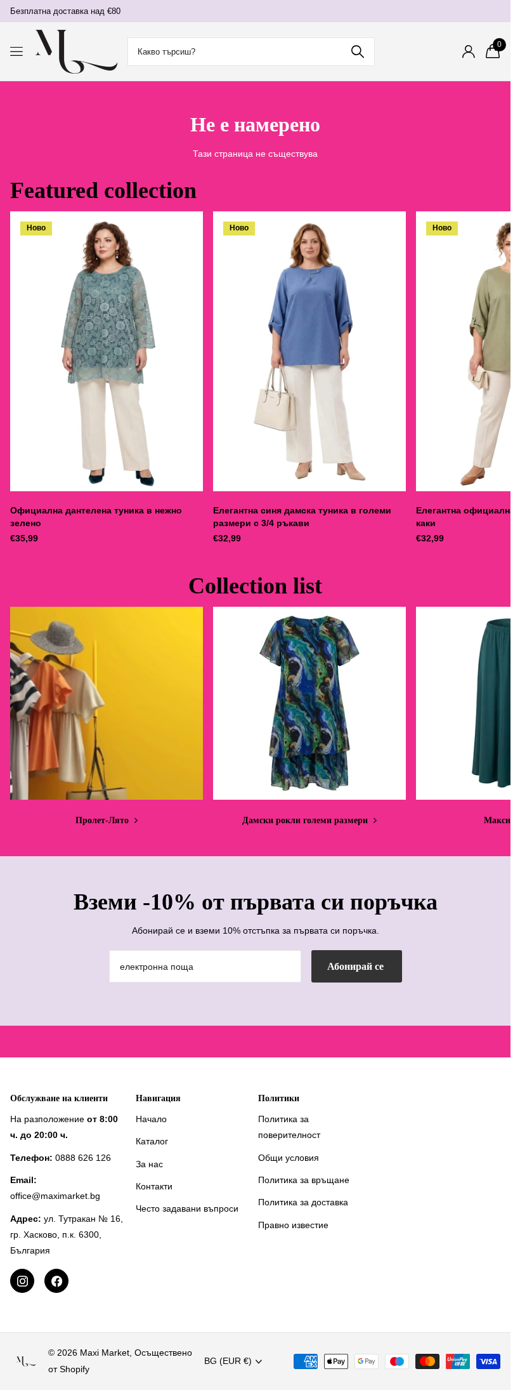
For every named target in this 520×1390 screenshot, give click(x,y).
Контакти (154, 1186)
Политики (278, 1098)
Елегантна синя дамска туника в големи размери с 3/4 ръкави (302, 517)
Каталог (152, 1141)
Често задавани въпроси (187, 1208)
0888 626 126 (83, 1158)
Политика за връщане (303, 1180)
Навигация (158, 1098)
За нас (149, 1164)
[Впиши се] (468, 51)
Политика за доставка (303, 1202)
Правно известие (293, 1225)
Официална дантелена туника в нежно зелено (96, 517)
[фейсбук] (56, 1281)
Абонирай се (356, 966)
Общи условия (288, 1158)
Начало (151, 1119)
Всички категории (17, 52)
